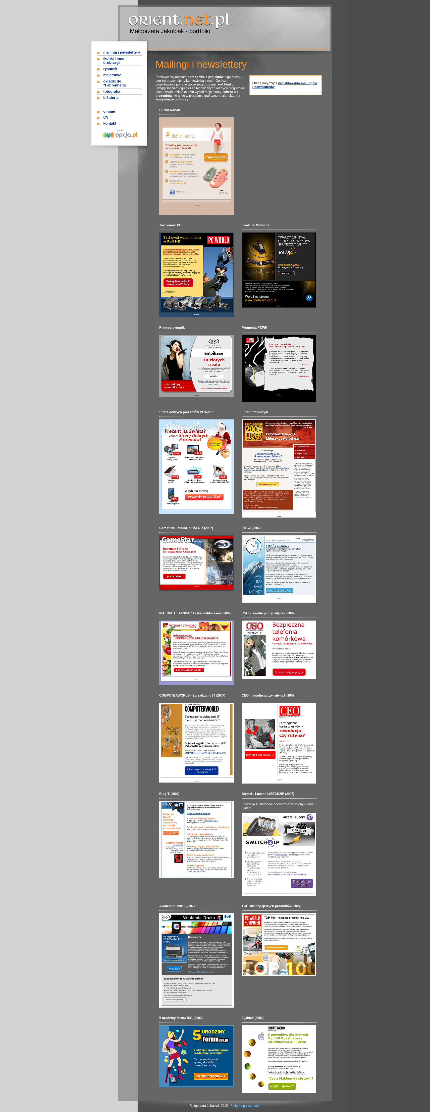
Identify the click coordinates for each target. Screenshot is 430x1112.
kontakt (109, 123)
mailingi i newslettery (121, 52)
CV (105, 117)
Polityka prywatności (245, 1106)
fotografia (111, 91)
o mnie (109, 111)
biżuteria (110, 98)
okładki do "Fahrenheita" (115, 83)
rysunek (110, 69)
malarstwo (112, 75)
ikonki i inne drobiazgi (113, 61)
